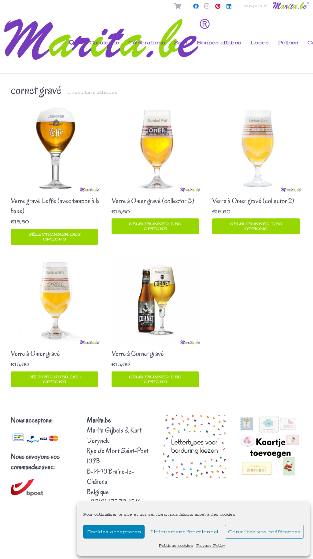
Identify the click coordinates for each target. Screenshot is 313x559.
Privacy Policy (210, 545)
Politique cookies (176, 545)
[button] (253, 6)
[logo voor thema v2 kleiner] (291, 6)
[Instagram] (206, 6)
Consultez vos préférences (264, 532)
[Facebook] (195, 6)
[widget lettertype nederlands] (194, 446)
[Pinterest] (217, 6)
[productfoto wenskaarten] (270, 447)
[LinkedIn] (228, 6)
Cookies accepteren (114, 532)
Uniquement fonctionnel (184, 532)
